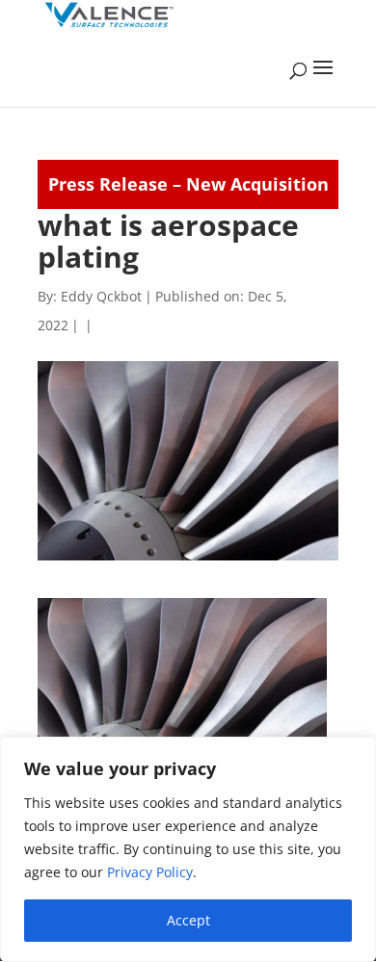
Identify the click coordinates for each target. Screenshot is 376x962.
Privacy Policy (150, 872)
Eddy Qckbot (101, 296)
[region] (188, 849)
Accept (188, 920)
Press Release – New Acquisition (188, 183)
